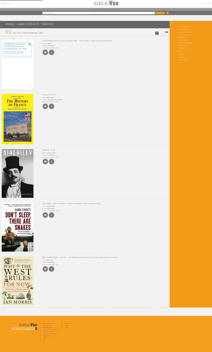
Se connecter (203, 3)
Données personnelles (49, 333)
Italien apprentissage (184, 48)
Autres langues (183, 40)
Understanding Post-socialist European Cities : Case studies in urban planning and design (77, 41)
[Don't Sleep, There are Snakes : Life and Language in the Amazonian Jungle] (17, 251)
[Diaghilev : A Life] (17, 197)
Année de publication (30, 33)
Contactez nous (47, 336)
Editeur (41, 33)
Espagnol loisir (183, 45)
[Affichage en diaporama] (167, 32)
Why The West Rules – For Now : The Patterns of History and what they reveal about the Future (79, 257)
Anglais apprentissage (185, 34)
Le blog (45, 338)
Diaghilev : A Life (48, 150)
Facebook (67, 323)
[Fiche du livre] (51, 55)
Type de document (183, 57)
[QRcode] (157, 35)
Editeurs (180, 52)
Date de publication (183, 60)
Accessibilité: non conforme (50, 329)
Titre (14, 33)
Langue (180, 54)
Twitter (66, 325)
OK (159, 13)
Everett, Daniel (51, 206)
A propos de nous (47, 325)
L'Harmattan (51, 45)
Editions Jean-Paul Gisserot (55, 99)
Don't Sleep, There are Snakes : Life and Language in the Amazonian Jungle (71, 204)
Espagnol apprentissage (185, 42)
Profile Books (51, 155)
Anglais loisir (182, 37)
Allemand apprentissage (185, 32)
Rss (44, 340)
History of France (49, 95)
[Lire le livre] (45, 55)
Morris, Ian (50, 260)
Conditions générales (48, 331)
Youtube (67, 327)
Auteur (19, 33)
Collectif (49, 43)
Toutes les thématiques (184, 27)
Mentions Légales (47, 327)
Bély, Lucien (50, 97)
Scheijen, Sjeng (51, 153)
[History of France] (17, 144)
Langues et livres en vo (184, 29)
